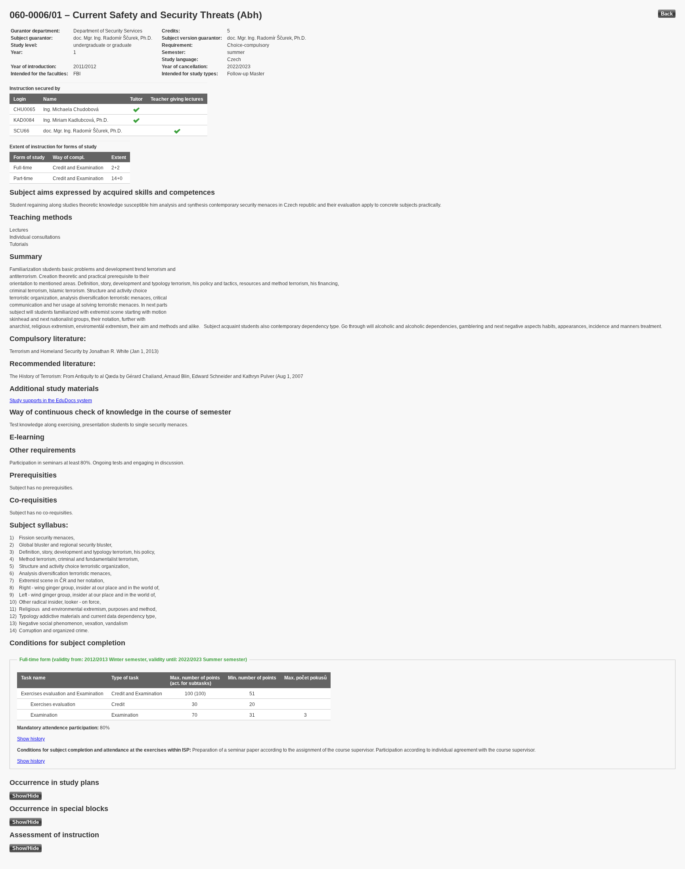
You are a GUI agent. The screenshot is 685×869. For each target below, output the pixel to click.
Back (667, 14)
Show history (31, 739)
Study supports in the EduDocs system (51, 400)
